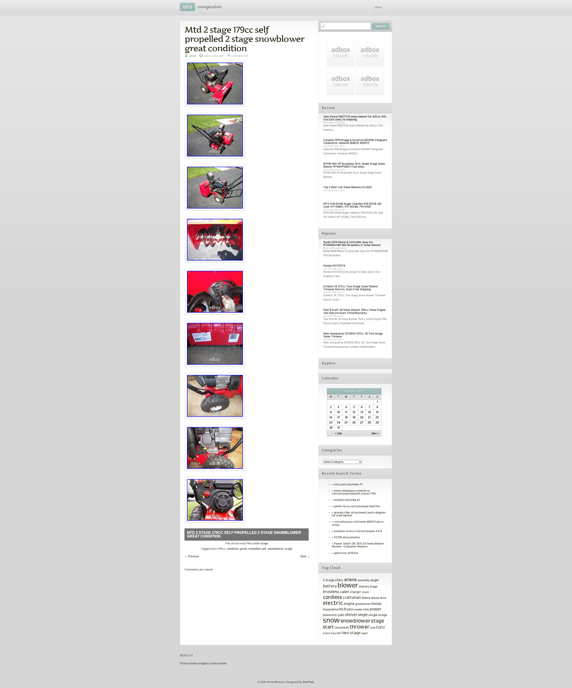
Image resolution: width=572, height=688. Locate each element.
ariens (350, 580)
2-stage (328, 580)
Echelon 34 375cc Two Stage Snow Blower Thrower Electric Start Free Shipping (350, 288)
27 (361, 422)
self (264, 549)
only (366, 609)
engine (349, 604)
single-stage (377, 615)
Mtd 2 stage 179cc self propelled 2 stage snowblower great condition (244, 39)
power (375, 609)
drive (383, 598)
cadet (344, 592)
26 (354, 422)
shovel (351, 615)
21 (369, 417)
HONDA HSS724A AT (347, 500)
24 (338, 422)
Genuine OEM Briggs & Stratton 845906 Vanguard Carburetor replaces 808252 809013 (355, 142)
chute (365, 592)
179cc (221, 549)
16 (330, 417)
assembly (364, 580)
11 (346, 412)
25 (346, 422)
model (358, 609)
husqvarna (330, 609)
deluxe (375, 598)
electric (333, 603)
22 (377, 417)
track (326, 633)
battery (330, 586)
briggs (374, 587)
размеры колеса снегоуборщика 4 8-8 (358, 531)
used (364, 633)
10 (338, 412)
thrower (360, 627)
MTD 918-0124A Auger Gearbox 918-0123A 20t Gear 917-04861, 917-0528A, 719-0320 (352, 205)
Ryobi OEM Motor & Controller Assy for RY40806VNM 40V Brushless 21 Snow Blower (352, 244)
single (363, 615)
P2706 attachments (347, 537)
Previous (192, 556)
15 (377, 412)
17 (338, 417)
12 (354, 412)
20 (361, 417)
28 (369, 422)
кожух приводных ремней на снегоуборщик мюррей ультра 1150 (354, 492)
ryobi (340, 615)
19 (354, 417)
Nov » (375, 433)
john (350, 609)
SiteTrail (308, 682)
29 (377, 422)
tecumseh (342, 627)
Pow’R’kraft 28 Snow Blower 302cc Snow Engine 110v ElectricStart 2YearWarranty (354, 311)
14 (369, 412)
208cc (339, 580)
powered (329, 615)
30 (330, 428)
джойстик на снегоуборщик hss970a (357, 506)
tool (372, 628)
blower (348, 586)
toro (380, 627)
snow (331, 620)
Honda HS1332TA (334, 266)
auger (374, 580)
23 (330, 422)
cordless (332, 597)
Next (305, 556)
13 (361, 412)
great (243, 549)
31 (338, 428)
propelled (254, 549)
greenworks (363, 604)
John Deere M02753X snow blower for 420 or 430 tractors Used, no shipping (354, 118)
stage (264, 543)
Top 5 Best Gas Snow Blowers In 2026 (347, 187)
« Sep (338, 433)
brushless (331, 592)
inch (342, 609)
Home (378, 7)
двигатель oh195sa (346, 553)
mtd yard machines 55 (348, 484)
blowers (364, 586)
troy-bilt (336, 633)
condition (233, 549)
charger (355, 592)
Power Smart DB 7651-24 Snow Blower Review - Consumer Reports (358, 545)
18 (346, 417)
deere (366, 598)
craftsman (352, 598)
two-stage (351, 633)
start (328, 627)
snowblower (276, 549)
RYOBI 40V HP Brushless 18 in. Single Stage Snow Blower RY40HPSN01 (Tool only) (354, 165)
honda (376, 604)
